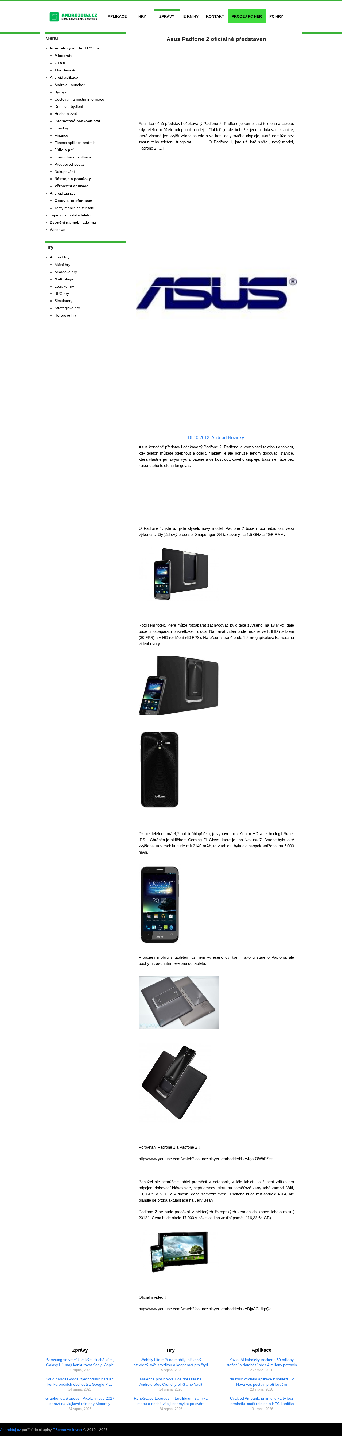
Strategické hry (67, 308)
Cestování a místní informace (79, 99)
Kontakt (215, 16)
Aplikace (117, 16)
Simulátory (63, 301)
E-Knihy (191, 16)
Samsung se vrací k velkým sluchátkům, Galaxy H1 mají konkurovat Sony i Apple (80, 1362)
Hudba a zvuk (66, 114)
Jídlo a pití (64, 150)
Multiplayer (65, 279)
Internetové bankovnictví (77, 121)
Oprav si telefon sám (73, 201)
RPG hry (62, 293)
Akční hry (62, 264)
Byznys (61, 92)
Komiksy (62, 128)
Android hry (59, 257)
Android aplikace (64, 77)
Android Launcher (70, 85)
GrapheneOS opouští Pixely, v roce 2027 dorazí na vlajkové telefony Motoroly (79, 1401)
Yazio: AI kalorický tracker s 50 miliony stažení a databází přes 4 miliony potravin (261, 1362)
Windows (57, 229)
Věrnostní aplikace (71, 186)
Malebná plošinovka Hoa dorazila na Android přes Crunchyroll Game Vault (170, 1382)
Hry (142, 16)
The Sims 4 (65, 70)
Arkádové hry (66, 272)
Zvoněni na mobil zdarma (73, 222)
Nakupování (65, 171)
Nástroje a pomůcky (73, 179)
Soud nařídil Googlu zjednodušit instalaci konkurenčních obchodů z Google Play (80, 1382)
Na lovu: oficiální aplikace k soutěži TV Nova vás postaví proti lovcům (261, 1382)
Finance (61, 135)
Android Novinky (227, 437)
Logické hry (64, 286)
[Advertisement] (216, 80)
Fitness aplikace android (75, 142)
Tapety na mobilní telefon (71, 215)
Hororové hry (66, 315)
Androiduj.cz (10, 1429)
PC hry (276, 16)
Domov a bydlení (69, 106)
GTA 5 (60, 63)
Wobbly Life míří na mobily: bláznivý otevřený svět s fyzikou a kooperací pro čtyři (171, 1362)
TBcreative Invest (67, 1429)
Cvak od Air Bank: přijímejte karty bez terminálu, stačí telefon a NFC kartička (261, 1401)
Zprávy (166, 16)
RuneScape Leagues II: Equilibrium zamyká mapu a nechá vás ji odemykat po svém (171, 1401)
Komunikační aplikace (73, 157)
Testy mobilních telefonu (75, 208)
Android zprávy (62, 193)
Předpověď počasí (70, 164)
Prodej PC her (247, 16)
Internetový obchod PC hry (74, 48)
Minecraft (63, 56)
